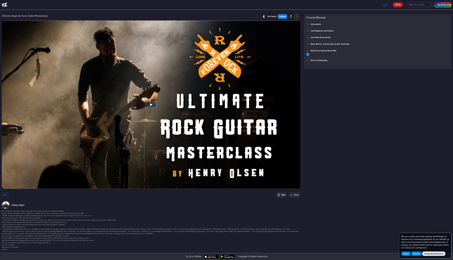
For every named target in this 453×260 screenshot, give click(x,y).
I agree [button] (406, 254)
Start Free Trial (444, 5)
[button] (443, 4)
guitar (5, 195)
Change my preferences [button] (433, 254)
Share (296, 195)
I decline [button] (416, 254)
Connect (282, 16)
